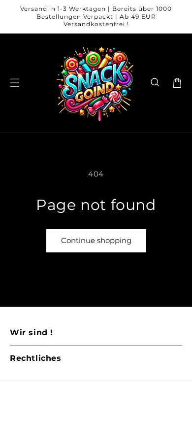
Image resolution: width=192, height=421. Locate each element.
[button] (155, 83)
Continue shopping (96, 240)
